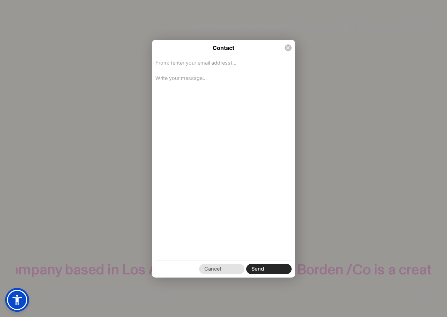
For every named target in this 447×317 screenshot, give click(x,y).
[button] (17, 300)
